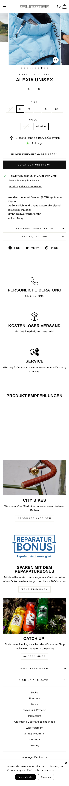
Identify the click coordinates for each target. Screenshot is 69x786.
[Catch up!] (34, 616)
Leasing (34, 745)
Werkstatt (34, 739)
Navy (26, 126)
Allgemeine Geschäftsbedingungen (34, 721)
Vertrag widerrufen (34, 733)
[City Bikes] (34, 477)
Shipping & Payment (34, 710)
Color (34, 120)
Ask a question (34, 236)
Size (34, 102)
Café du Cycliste (34, 74)
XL (46, 109)
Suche (34, 692)
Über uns (34, 698)
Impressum (34, 716)
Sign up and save (33, 680)
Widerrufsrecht (34, 727)
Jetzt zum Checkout (34, 165)
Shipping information (34, 228)
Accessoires (34, 656)
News (34, 704)
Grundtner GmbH (33, 668)
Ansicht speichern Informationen (25, 186)
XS (11, 109)
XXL (57, 109)
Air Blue (41, 126)
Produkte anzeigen (34, 518)
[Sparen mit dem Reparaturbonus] (34, 545)
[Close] (66, 763)
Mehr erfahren (34, 589)
